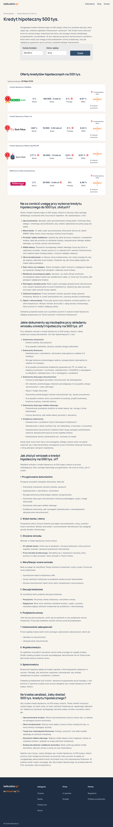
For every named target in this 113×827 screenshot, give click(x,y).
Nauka (40, 799)
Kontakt (66, 799)
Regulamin (92, 793)
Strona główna (9, 13)
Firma (65, 786)
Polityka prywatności (96, 799)
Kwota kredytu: (30, 48)
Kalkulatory (90, 4)
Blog (99, 4)
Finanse (40, 793)
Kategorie (41, 786)
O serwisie (67, 793)
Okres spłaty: (52, 48)
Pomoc (91, 786)
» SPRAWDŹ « (97, 99)
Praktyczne (42, 805)
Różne (40, 810)
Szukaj (106, 4)
